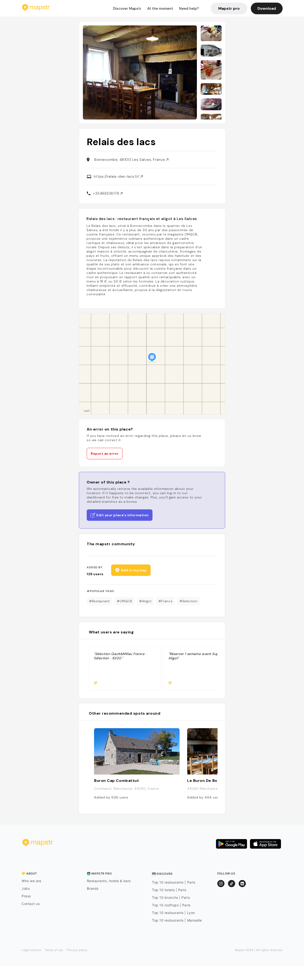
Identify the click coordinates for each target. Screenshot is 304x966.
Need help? (189, 8)
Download (266, 8)
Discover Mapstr (127, 8)
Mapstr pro (229, 8)
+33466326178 (106, 193)
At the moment (160, 8)
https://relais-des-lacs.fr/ (117, 176)
